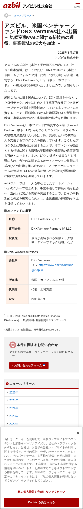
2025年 (13, 400)
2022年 (13, 423)
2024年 (13, 408)
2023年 (13, 416)
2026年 (13, 392)
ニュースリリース (21, 15)
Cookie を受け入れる (41, 502)
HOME (6, 15)
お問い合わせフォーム (28, 365)
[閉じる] (78, 433)
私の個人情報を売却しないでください (41, 491)
